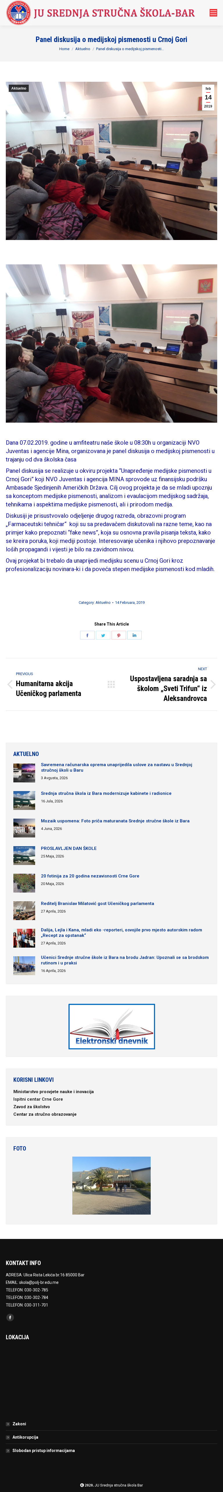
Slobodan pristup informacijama (43, 1450)
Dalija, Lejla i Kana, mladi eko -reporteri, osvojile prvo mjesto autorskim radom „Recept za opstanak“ (121, 932)
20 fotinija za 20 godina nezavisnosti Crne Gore (90, 876)
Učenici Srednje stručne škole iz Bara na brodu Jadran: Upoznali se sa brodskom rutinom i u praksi (125, 960)
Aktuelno (82, 49)
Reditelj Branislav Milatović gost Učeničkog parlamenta (97, 903)
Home (64, 49)
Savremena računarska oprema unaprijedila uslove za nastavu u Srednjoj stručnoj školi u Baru (116, 767)
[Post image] (24, 774)
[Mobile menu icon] (213, 13)
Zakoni (19, 1424)
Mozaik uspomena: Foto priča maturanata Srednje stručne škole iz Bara (115, 821)
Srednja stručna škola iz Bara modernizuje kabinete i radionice (106, 793)
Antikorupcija (25, 1437)
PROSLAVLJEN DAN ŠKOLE (69, 848)
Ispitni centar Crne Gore (38, 1099)
